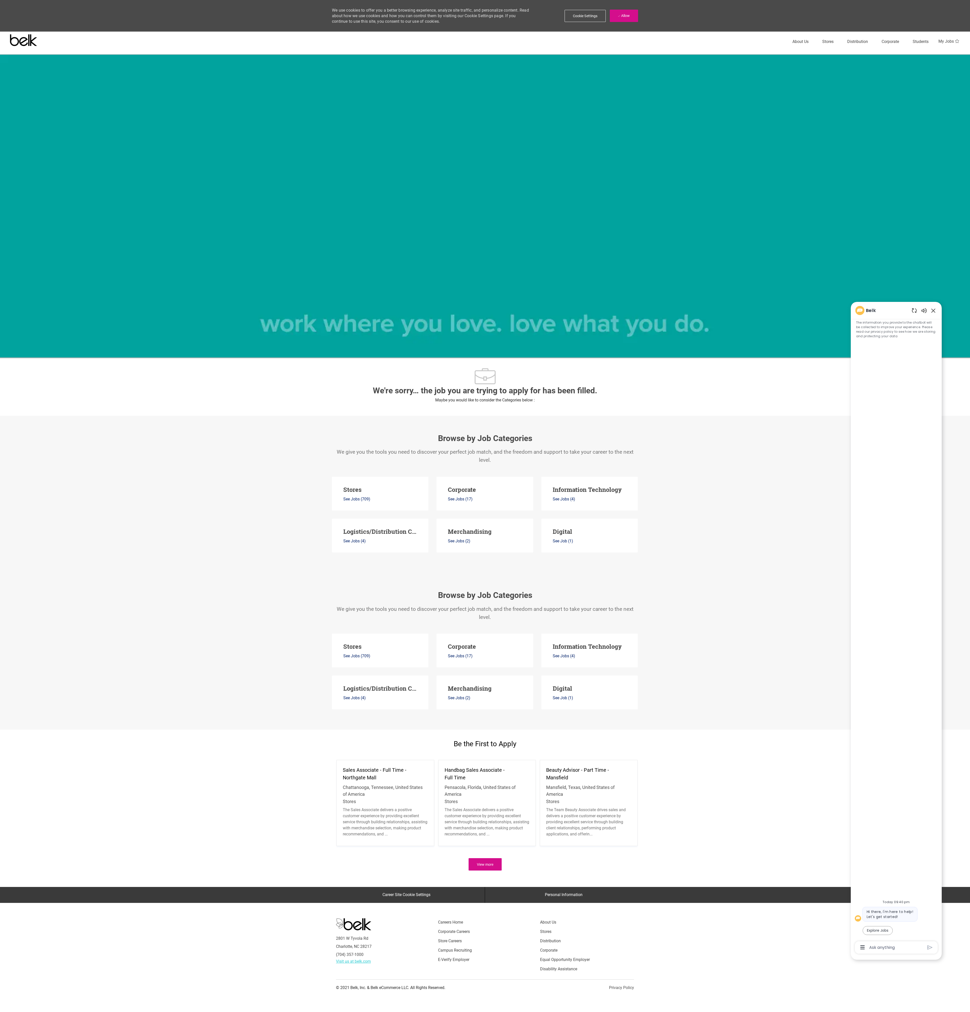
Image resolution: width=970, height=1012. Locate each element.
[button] (585, 16)
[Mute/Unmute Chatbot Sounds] (924, 310)
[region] (896, 628)
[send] (930, 947)
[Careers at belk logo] (24, 39)
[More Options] (862, 947)
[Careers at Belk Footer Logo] (353, 924)
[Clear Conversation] (914, 310)
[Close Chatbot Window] (933, 310)
